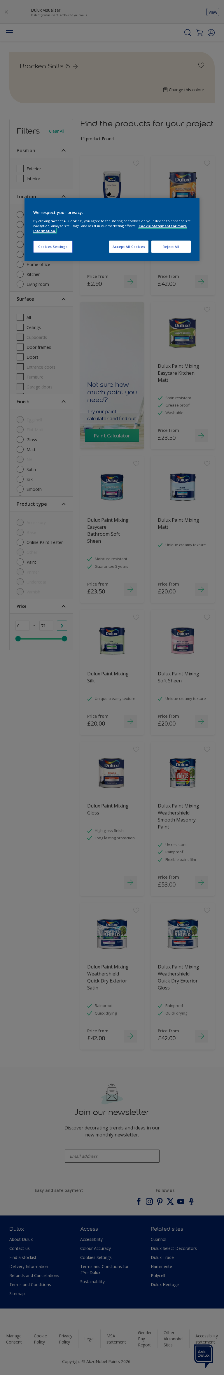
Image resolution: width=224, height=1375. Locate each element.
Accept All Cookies (129, 246)
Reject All (171, 246)
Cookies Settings (53, 246)
